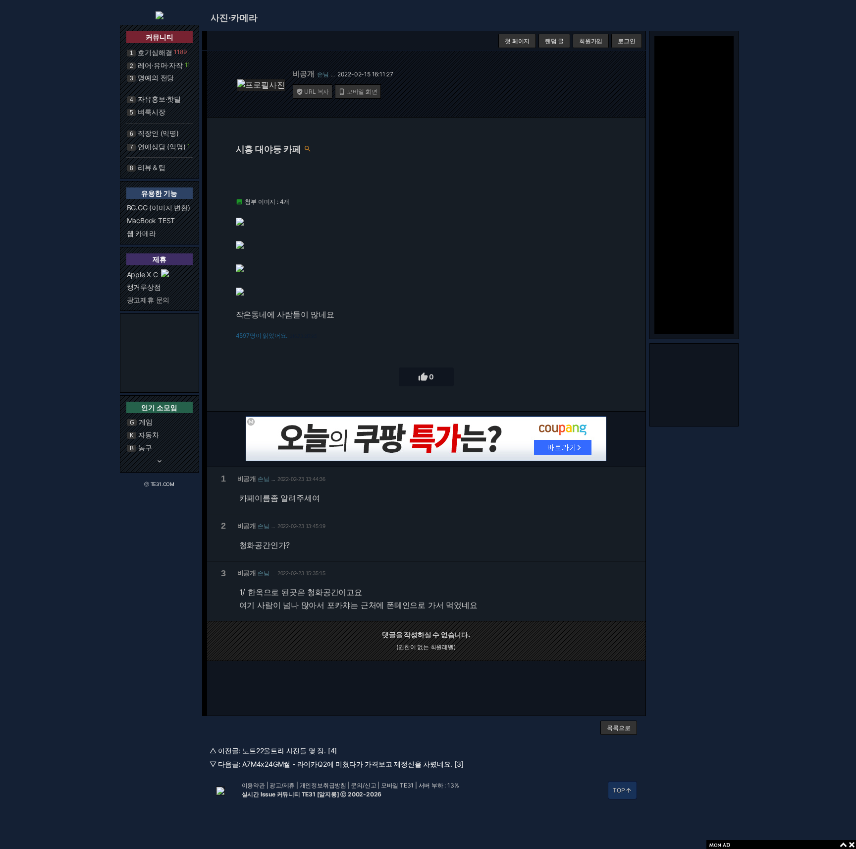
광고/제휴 (282, 785)
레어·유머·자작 (160, 65)
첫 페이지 (517, 41)
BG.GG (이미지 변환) (158, 207)
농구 (145, 447)
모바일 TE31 (397, 785)
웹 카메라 (141, 233)
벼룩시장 (151, 112)
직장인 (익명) (158, 133)
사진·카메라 (234, 17)
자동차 (148, 434)
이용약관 (253, 785)
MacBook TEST (151, 220)
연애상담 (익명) (161, 146)
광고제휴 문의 (148, 300)
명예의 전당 (156, 77)
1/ (242, 592)
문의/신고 (363, 785)
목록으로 (618, 727)
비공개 (304, 73)
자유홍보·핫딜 (159, 99)
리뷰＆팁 (151, 167)
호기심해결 (155, 52)
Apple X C (142, 274)
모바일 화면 (357, 91)
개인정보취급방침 (323, 785)
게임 (146, 422)
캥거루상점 (144, 287)
